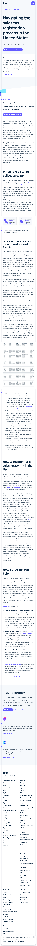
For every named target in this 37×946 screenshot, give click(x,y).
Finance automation (26, 798)
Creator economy (25, 818)
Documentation (25, 870)
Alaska (8, 409)
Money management (26, 808)
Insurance (23, 830)
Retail (21, 844)
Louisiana (29, 409)
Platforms (23, 810)
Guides (5, 9)
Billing (4, 790)
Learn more (6, 74)
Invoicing (5, 815)
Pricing (5, 783)
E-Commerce (24, 793)
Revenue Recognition (9, 835)
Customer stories (8, 895)
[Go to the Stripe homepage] (5, 773)
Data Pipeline (7, 805)
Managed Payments (9, 823)
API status (23, 875)
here (8, 487)
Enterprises (23, 783)
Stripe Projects (24, 883)
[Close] (33, 937)
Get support (7, 929)
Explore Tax (7, 733)
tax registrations (27, 633)
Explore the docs (8, 757)
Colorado (20, 409)
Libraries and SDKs (26, 880)
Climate (5, 798)
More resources (8, 921)
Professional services (26, 839)
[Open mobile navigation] (33, 3)
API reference (24, 873)
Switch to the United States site (13, 941)
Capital (5, 793)
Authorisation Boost (9, 788)
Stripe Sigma (7, 838)
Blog (4, 897)
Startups (22, 785)
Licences (6, 914)
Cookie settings (8, 919)
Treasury (6, 845)
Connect (5, 800)
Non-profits (23, 837)
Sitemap (5, 916)
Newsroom (23, 897)
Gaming (22, 823)
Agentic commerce (26, 788)
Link (4, 820)
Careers (22, 895)
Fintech (22, 820)
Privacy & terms (8, 907)
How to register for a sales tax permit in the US (18, 106)
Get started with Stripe (12, 50)
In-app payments (25, 803)
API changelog (24, 878)
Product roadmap (25, 892)
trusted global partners (13, 664)
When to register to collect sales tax (15, 103)
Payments (6, 828)
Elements (6, 808)
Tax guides (15, 9)
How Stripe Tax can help (11, 109)
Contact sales (19, 710)
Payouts (5, 830)
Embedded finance (26, 795)
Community (6, 900)
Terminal (5, 843)
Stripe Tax (17, 487)
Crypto (5, 803)
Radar (4, 833)
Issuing (5, 818)
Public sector (24, 842)
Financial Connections (9, 810)
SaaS (21, 813)
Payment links (7, 825)
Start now (7, 710)
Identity (5, 813)
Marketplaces (24, 805)
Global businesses (25, 800)
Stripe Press (24, 900)
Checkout (6, 795)
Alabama (29, 406)
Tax (4, 840)
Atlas (4, 785)
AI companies (24, 815)
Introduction (7, 99)
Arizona (14, 409)
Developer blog (25, 885)
